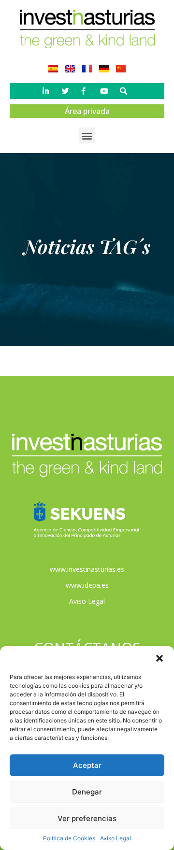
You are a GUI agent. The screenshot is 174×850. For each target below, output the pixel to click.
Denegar (87, 791)
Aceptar (87, 765)
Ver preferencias (87, 818)
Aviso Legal (115, 838)
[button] (159, 658)
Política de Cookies (69, 838)
